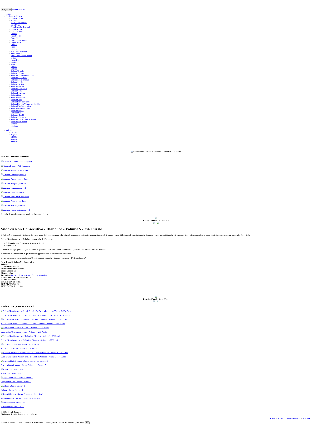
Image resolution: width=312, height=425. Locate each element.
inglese (14, 275)
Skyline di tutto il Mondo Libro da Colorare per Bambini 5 (23, 365)
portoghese (43, 275)
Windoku (14, 126)
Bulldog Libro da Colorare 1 (12, 390)
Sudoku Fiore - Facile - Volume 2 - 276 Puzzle (19, 348)
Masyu (13, 58)
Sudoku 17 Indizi (17, 71)
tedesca (20, 275)
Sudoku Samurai (17, 111)
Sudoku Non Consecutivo (21, 106)
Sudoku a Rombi (17, 115)
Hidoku (14, 45)
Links (280, 418)
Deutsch (14, 132)
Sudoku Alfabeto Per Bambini (22, 75)
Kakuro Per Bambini (19, 51)
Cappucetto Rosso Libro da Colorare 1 (16, 382)
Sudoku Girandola (18, 97)
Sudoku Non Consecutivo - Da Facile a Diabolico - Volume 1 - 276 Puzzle (29, 340)
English (14, 134)
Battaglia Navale (17, 18)
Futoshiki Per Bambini (19, 40)
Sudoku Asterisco (17, 84)
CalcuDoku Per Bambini (20, 27)
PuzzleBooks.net (18, 9)
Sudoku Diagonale (18, 93)
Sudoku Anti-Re (17, 82)
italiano (8, 130)
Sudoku (14, 69)
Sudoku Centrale (17, 86)
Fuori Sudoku (16, 36)
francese (35, 275)
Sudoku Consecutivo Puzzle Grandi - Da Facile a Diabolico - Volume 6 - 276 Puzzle (33, 357)
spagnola (27, 275)
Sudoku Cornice (17, 91)
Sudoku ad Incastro (18, 117)
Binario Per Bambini (19, 23)
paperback (15, 170)
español (14, 137)
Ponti (13, 64)
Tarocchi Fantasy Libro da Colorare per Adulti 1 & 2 (21, 398)
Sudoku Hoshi (16, 100)
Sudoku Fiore (16, 95)
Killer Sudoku (16, 53)
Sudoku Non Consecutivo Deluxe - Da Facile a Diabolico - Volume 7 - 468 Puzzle (33, 324)
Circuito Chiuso (17, 31)
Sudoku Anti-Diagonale (20, 80)
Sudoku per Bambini (19, 122)
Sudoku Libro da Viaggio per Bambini (25, 104)
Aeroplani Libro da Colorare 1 (12, 407)
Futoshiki (14, 38)
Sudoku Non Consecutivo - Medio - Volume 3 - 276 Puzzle (24, 332)
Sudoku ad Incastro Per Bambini (23, 119)
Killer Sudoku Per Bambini (21, 56)
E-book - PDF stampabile (17, 161)
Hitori (13, 47)
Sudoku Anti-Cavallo (19, 78)
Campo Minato (16, 29)
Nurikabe (14, 62)
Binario (13, 20)
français (14, 139)
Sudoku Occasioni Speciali (21, 108)
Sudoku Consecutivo (19, 89)
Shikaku (14, 67)
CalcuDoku (15, 25)
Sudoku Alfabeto (17, 73)
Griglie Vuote (16, 42)
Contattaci (307, 418)
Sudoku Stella (16, 113)
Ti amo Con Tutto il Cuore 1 (12, 373)
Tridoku (14, 124)
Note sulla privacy (293, 418)
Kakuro (14, 49)
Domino (14, 34)
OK (87, 423)
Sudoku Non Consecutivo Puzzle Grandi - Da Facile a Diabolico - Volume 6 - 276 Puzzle (35, 315)
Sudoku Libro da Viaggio (20, 102)
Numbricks (15, 60)
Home (8, 14)
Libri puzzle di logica (14, 16)
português (14, 141)
